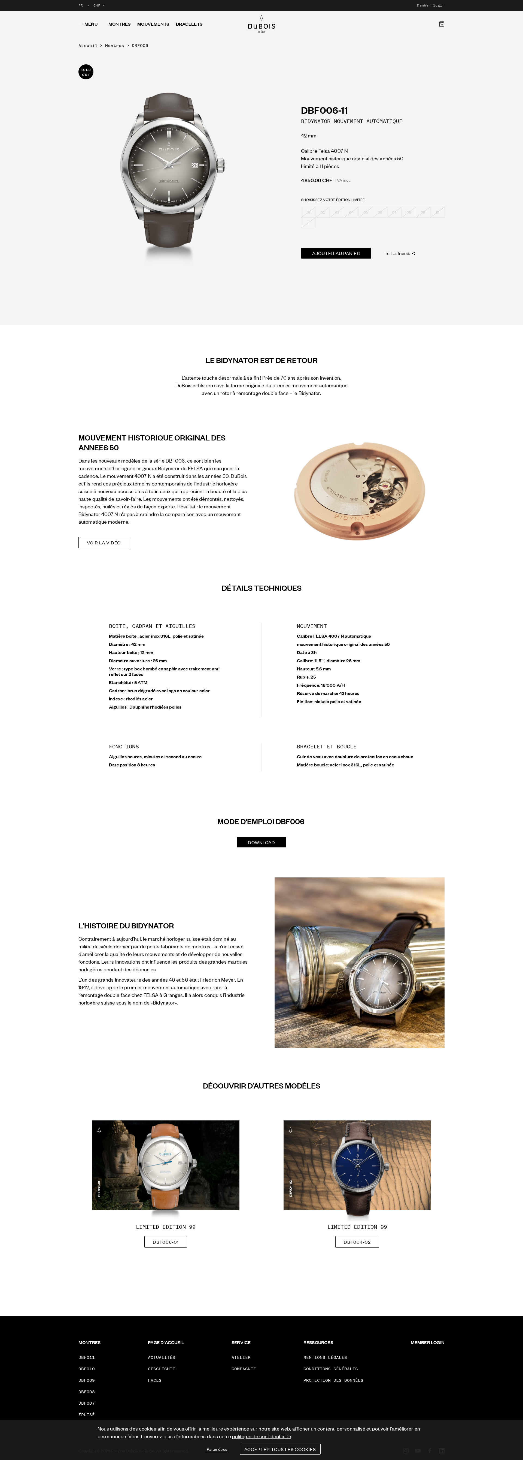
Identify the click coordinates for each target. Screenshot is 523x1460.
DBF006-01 (166, 1242)
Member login (431, 5)
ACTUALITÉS (161, 1357)
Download (261, 842)
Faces (155, 1380)
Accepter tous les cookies (280, 1449)
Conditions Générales (330, 1368)
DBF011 (86, 1357)
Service (241, 1342)
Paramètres (217, 1449)
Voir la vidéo (104, 542)
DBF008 (86, 1391)
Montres (119, 24)
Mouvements (153, 24)
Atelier (241, 1357)
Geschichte (161, 1368)
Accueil (88, 45)
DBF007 (86, 1403)
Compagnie (244, 1368)
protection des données (333, 1380)
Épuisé (86, 1414)
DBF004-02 (357, 1242)
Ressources (318, 1342)
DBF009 (86, 1380)
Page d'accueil (166, 1342)
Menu (91, 24)
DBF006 (140, 45)
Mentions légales (325, 1357)
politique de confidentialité (261, 1435)
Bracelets (189, 24)
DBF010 (86, 1368)
